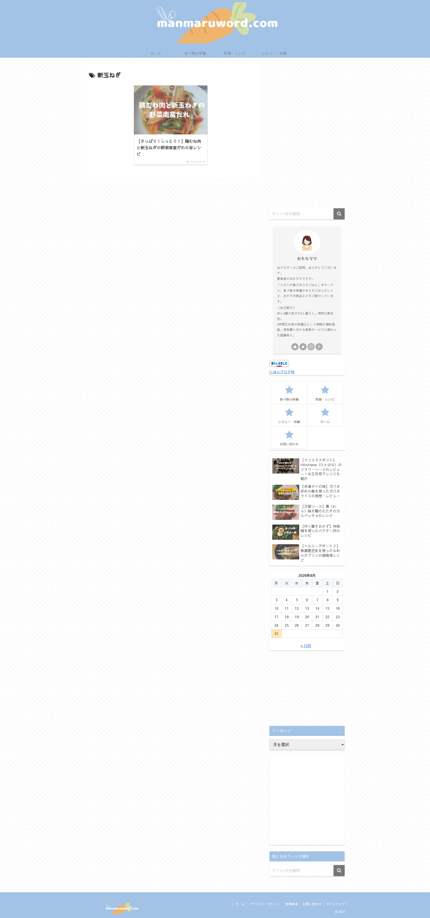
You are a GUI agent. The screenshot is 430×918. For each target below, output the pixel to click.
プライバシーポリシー (265, 904)
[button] (339, 213)
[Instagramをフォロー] (311, 346)
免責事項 (291, 904)
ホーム (240, 904)
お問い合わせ (312, 904)
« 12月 (306, 645)
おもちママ (307, 258)
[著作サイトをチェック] (295, 346)
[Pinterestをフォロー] (319, 346)
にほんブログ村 (282, 371)
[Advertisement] (307, 135)
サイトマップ (335, 904)
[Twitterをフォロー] (303, 346)
